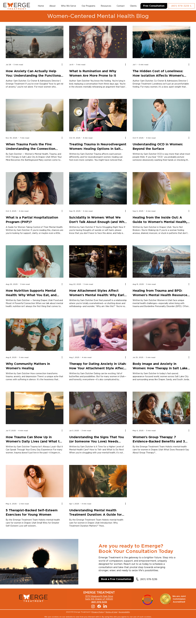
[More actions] (63, 64)
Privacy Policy (98, 612)
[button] (68, 5)
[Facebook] (99, 606)
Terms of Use (111, 612)
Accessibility (124, 612)
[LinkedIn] (105, 606)
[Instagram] (93, 606)
